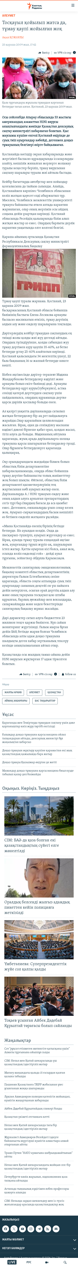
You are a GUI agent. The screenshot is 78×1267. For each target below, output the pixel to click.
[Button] (44, 52)
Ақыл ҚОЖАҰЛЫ (13, 37)
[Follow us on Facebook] (5, 1228)
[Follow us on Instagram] (30, 1228)
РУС (28, 1262)
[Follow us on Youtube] (22, 1228)
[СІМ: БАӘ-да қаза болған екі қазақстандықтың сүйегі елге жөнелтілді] (39, 816)
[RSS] (47, 1228)
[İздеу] (65, 1262)
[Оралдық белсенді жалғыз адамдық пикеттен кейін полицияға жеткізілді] (39, 878)
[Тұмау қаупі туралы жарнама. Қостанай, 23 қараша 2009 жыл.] (39, 297)
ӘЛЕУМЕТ (8, 15)
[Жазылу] (56, 1228)
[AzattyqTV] (46, 1262)
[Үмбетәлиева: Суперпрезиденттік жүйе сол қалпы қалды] (39, 939)
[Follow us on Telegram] (39, 1228)
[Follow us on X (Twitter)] (14, 1228)
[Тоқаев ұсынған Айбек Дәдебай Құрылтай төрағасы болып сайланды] (39, 996)
